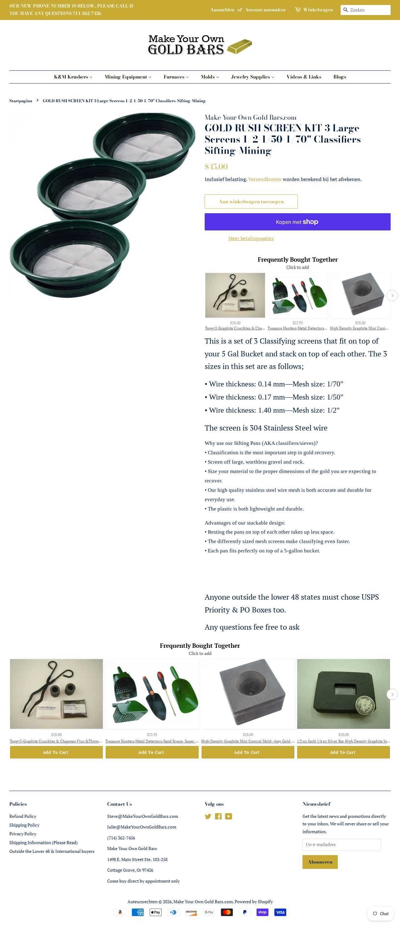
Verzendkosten (265, 179)
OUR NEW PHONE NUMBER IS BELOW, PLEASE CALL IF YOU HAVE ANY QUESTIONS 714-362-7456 (71, 10)
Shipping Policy (24, 825)
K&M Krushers (71, 76)
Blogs (339, 76)
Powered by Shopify (254, 901)
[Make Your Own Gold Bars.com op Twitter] (208, 817)
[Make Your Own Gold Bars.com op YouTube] (228, 817)
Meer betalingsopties (251, 238)
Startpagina (20, 101)
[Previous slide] (203, 295)
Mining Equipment (126, 76)
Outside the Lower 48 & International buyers (51, 851)
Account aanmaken (265, 9)
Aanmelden (222, 9)
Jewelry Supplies (251, 76)
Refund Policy (22, 816)
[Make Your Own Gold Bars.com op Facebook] (218, 817)
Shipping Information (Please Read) (43, 842)
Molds (208, 76)
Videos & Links (304, 76)
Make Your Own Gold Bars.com (203, 901)
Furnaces (175, 76)
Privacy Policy (22, 834)
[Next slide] (392, 295)
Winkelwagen (318, 9)
